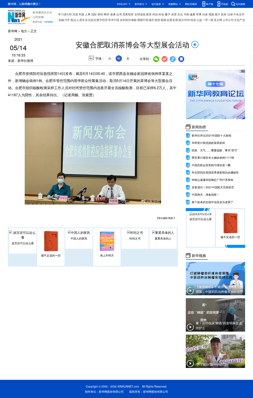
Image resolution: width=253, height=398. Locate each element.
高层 (75, 14)
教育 (149, 14)
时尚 (187, 20)
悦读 (193, 20)
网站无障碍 (191, 4)
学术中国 (113, 20)
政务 (224, 14)
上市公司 (228, 20)
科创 (161, 14)
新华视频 (199, 255)
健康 (192, 14)
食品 (73, 20)
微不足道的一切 (50, 255)
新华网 (12, 31)
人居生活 (82, 20)
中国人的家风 (79, 238)
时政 (81, 14)
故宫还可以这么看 (23, 243)
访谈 (205, 14)
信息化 (92, 20)
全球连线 (139, 14)
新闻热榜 (199, 126)
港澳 (113, 14)
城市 (151, 20)
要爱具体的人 (163, 238)
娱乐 (181, 20)
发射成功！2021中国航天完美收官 (213, 187)
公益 (199, 20)
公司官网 (38, 17)
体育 (174, 14)
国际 (94, 14)
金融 (61, 20)
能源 (163, 20)
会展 (169, 20)
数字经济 (102, 20)
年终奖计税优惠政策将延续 (208, 143)
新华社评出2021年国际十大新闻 (211, 135)
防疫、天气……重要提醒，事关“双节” (215, 150)
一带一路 (207, 20)
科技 (155, 14)
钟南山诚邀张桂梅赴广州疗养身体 (212, 180)
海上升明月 (107, 255)
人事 (88, 14)
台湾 (119, 14)
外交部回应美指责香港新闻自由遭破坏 (215, 172)
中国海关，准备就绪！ (205, 194)
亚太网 (218, 20)
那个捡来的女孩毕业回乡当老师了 (212, 202)
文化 (180, 14)
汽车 (67, 20)
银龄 (134, 20)
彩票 (175, 20)
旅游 (157, 20)
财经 (100, 14)
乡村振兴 (125, 20)
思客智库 (128, 14)
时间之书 (135, 238)
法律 (230, 14)
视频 (211, 14)
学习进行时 (65, 14)
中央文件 (239, 14)
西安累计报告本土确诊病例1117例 (213, 157)
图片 (217, 14)
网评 (106, 14)
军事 (199, 14)
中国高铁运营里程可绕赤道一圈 (211, 165)
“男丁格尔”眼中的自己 (211, 364)
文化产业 (239, 20)
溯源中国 (142, 20)
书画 (186, 14)
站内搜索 (240, 4)
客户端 (209, 4)
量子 (167, 14)
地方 (24, 31)
